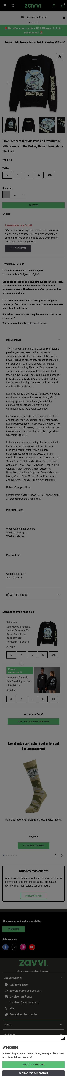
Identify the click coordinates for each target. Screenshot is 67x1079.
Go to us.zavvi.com (33, 1064)
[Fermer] (63, 1038)
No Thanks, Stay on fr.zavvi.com (33, 1073)
